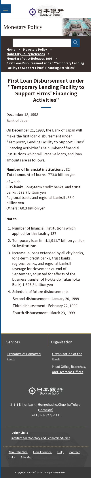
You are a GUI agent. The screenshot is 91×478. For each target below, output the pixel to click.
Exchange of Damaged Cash (24, 356)
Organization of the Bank (67, 356)
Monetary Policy (35, 49)
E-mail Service (42, 452)
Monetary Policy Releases (26, 54)
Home (11, 49)
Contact (74, 452)
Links (12, 457)
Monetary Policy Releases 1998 (30, 58)
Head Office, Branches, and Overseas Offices (69, 369)
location (45, 409)
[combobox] (42, 43)
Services (13, 342)
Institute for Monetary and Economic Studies (40, 438)
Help (60, 452)
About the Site (18, 452)
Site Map (26, 457)
